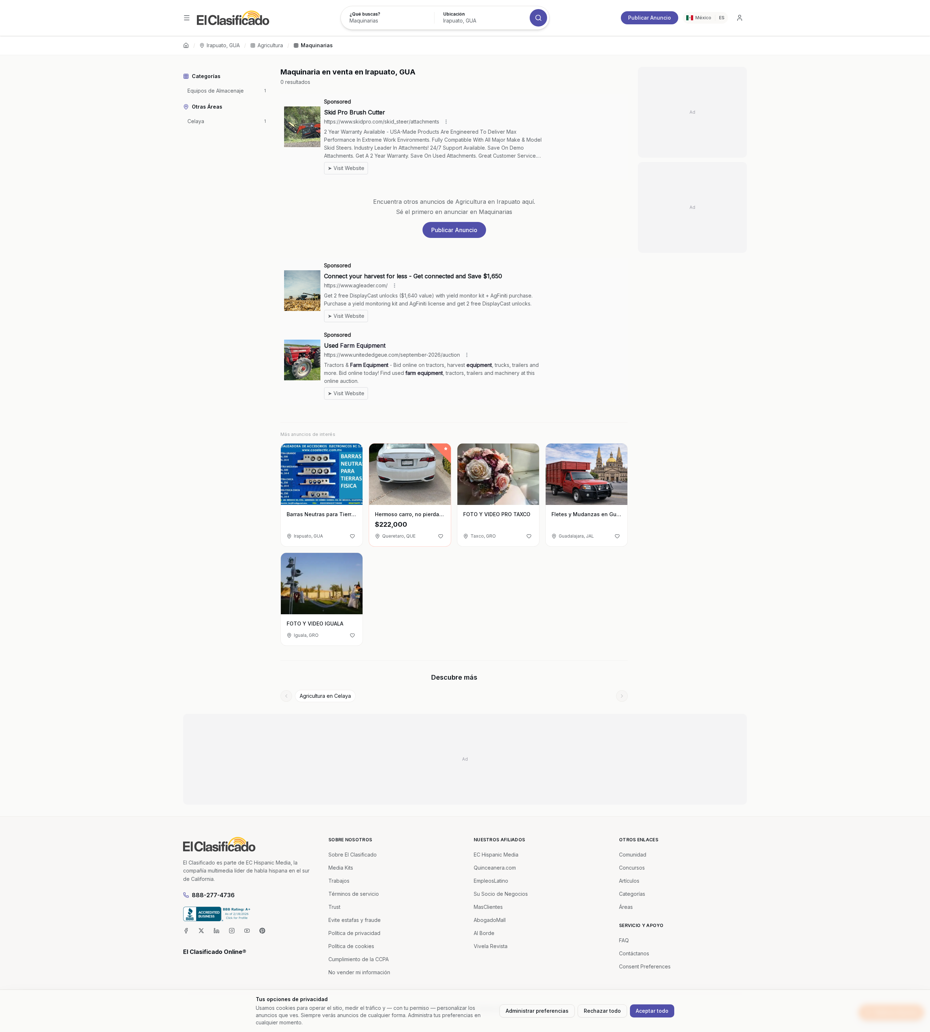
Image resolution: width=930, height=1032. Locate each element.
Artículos (629, 881)
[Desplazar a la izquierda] (286, 696)
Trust (334, 907)
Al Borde (484, 933)
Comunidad (632, 854)
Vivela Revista (491, 946)
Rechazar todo (602, 1011)
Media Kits (340, 868)
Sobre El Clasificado (352, 854)
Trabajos (338, 881)
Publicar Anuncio (649, 18)
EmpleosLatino (491, 881)
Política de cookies (351, 946)
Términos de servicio (353, 894)
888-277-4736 (213, 895)
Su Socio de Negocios (501, 894)
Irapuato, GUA (223, 45)
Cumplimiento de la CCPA (358, 959)
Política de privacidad (354, 933)
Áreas (626, 907)
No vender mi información (359, 972)
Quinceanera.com (495, 868)
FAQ (624, 940)
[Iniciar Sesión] (739, 18)
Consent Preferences (645, 966)
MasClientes (488, 907)
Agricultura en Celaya (325, 696)
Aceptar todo (652, 1011)
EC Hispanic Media (496, 854)
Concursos (632, 868)
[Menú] (186, 18)
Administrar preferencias (537, 1011)
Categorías (632, 894)
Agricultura (270, 45)
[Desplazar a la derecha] (622, 696)
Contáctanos (634, 953)
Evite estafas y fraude (354, 920)
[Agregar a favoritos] (352, 536)
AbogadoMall (490, 920)
